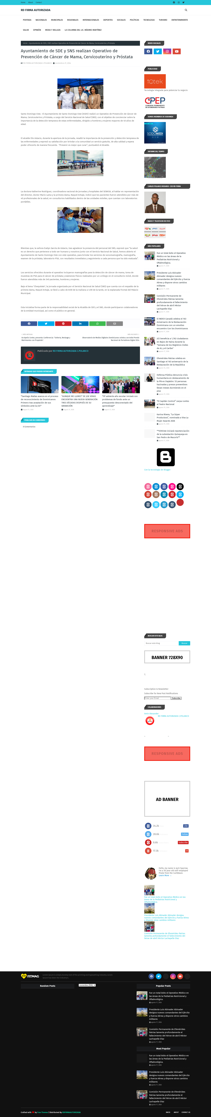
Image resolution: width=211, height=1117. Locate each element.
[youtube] (177, 51)
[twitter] (183, 2)
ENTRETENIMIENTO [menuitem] (180, 20)
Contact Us (186, 1112)
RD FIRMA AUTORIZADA (35, 10)
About (30, 2)
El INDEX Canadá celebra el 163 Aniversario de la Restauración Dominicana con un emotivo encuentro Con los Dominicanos (172, 323)
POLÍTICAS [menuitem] (134, 20)
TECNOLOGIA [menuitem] (149, 20)
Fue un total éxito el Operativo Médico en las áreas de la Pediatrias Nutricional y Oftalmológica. (171, 258)
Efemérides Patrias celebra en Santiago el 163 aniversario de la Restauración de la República (172, 361)
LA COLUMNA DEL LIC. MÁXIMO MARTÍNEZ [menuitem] (83, 30)
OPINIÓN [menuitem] (37, 30)
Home (23, 2)
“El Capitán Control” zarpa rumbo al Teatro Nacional (173, 403)
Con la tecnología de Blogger (157, 470)
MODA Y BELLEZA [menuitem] (52, 30)
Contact (39, 2)
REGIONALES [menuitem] (72, 20)
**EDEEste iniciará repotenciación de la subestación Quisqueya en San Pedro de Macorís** (173, 434)
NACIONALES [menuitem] (41, 20)
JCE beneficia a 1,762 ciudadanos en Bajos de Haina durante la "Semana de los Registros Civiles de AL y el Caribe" (172, 343)
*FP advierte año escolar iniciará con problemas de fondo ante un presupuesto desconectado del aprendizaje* (120, 401)
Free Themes (42, 1112)
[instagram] (178, 2)
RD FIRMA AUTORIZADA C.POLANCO (37, 63)
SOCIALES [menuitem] (121, 20)
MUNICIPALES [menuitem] (57, 20)
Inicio (25, 43)
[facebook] (174, 2)
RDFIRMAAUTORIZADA (71, 1112)
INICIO (168, 1112)
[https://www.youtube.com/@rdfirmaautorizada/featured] (186, 51)
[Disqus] (167, 580)
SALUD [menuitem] (26, 30)
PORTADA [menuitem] (27, 20)
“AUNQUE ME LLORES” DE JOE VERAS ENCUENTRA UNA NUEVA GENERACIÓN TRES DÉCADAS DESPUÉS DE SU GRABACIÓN (79, 401)
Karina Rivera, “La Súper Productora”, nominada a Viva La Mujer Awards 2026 (172, 417)
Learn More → (165, 875)
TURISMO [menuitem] (163, 20)
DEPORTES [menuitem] (108, 20)
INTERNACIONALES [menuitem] (91, 20)
